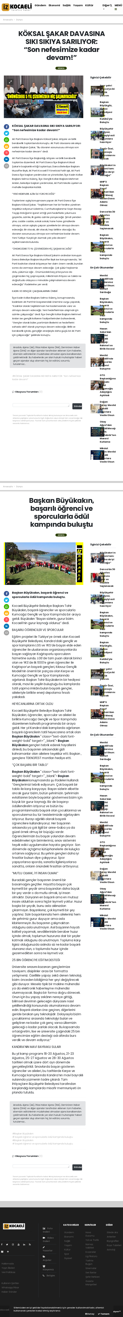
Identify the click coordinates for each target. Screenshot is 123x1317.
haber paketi (7, 1313)
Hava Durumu (90, 1234)
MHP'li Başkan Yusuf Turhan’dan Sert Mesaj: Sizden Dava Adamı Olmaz (107, 193)
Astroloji (111, 1249)
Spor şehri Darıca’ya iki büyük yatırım (107, 90)
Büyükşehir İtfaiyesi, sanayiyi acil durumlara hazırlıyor (107, 135)
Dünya (19, 19)
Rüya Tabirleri (114, 1245)
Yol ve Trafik (92, 1240)
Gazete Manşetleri (91, 1283)
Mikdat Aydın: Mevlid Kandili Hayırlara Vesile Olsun (108, 455)
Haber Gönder (9, 1291)
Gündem (40, 5)
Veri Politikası (8, 1272)
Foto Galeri (48, 1230)
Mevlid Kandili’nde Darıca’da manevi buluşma (106, 362)
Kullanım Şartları (10, 1283)
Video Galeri (48, 1239)
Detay (90, 1313)
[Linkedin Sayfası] (25, 1244)
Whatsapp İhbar (10, 1287)
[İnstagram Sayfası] (14, 1244)
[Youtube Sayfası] (20, 1244)
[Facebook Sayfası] (3, 1244)
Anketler (111, 1236)
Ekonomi (54, 5)
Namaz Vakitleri (90, 1246)
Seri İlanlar (91, 1272)
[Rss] (31, 1244)
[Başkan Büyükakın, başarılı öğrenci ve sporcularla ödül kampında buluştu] (43, 563)
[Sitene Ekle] (9, 1251)
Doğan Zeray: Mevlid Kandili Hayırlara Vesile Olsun (108, 408)
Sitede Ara (112, 1232)
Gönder (78, 406)
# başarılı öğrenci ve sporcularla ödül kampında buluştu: (42, 1137)
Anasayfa (8, 19)
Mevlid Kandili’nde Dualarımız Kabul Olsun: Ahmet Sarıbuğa (107, 284)
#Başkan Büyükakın (22, 1133)
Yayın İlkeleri (8, 1268)
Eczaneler (91, 1252)
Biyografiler (113, 1241)
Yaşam (78, 5)
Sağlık (67, 5)
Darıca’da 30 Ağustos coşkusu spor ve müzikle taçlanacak (107, 220)
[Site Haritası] (3, 1251)
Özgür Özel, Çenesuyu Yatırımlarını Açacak (107, 153)
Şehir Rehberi (93, 1276)
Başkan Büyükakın (26, 736)
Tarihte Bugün (89, 1262)
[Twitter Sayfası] (8, 1244)
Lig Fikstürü (91, 1256)
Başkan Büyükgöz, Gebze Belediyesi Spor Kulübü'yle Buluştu (106, 112)
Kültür (89, 5)
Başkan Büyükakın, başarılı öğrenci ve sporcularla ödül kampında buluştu (107, 246)
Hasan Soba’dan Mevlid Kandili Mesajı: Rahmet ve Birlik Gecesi (107, 338)
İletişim (50, 1275)
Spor (66, 1253)
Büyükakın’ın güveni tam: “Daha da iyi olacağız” (108, 170)
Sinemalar (91, 1268)
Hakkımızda (8, 1263)
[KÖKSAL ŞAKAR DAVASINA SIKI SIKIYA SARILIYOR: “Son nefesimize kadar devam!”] (43, 96)
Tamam (104, 1313)
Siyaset (68, 1258)
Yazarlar (47, 1250)
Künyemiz (48, 1269)
